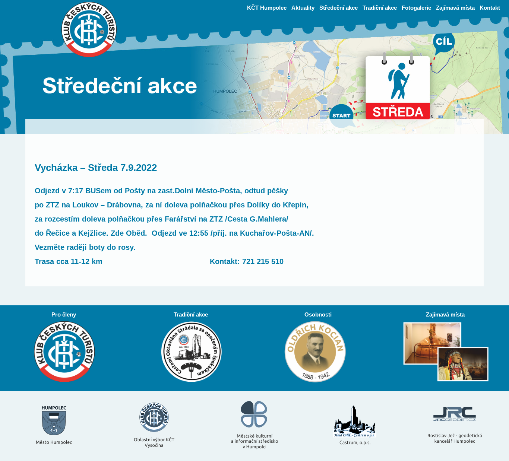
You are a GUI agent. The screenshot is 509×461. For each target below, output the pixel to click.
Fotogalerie (416, 7)
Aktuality (302, 7)
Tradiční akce (380, 7)
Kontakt (490, 7)
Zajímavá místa (455, 7)
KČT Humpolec (267, 7)
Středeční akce (338, 7)
